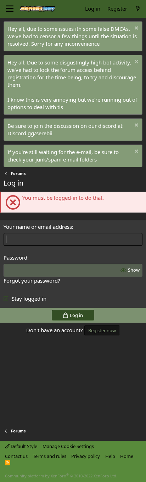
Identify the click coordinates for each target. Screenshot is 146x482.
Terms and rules (49, 456)
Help (110, 456)
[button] (9, 9)
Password (15, 257)
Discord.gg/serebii (29, 133)
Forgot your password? (32, 280)
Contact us (16, 456)
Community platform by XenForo (61, 475)
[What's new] (138, 8)
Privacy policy (85, 456)
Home (126, 456)
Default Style (23, 446)
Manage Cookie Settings (68, 446)
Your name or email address (38, 226)
